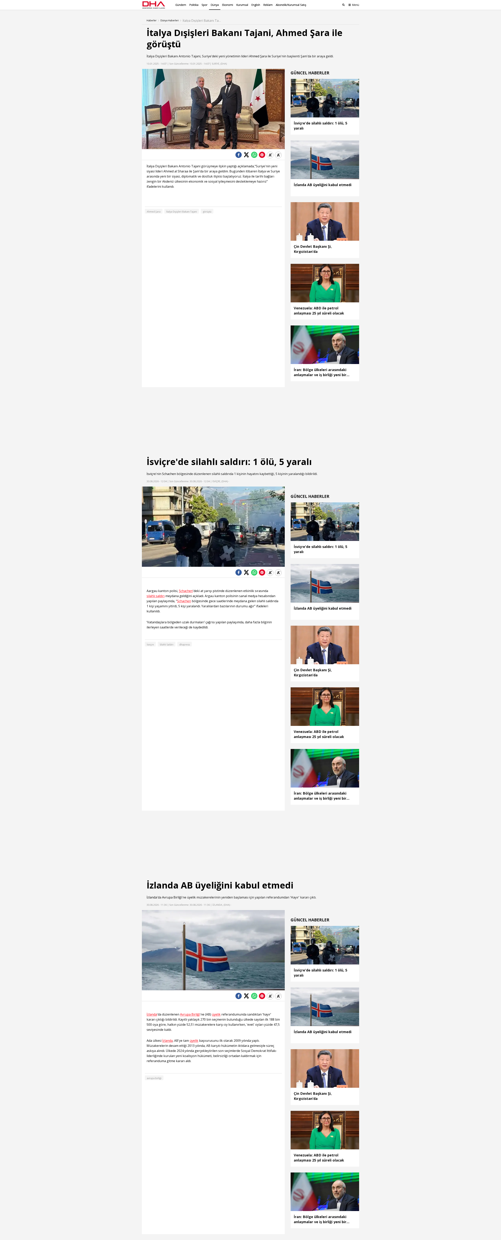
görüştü (207, 211)
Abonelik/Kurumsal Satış (291, 5)
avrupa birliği (154, 1078)
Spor (204, 5)
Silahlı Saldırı (166, 644)
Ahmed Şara (258, 56)
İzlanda (152, 897)
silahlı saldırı (156, 596)
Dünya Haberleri (169, 20)
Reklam (268, 5)
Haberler (152, 20)
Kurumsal (242, 5)
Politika (193, 5)
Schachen (169, 474)
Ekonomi (227, 5)
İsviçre (151, 474)
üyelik (191, 897)
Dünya (215, 5)
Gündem (180, 5)
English (255, 5)
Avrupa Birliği (172, 897)
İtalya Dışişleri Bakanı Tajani (181, 211)
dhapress (184, 644)
